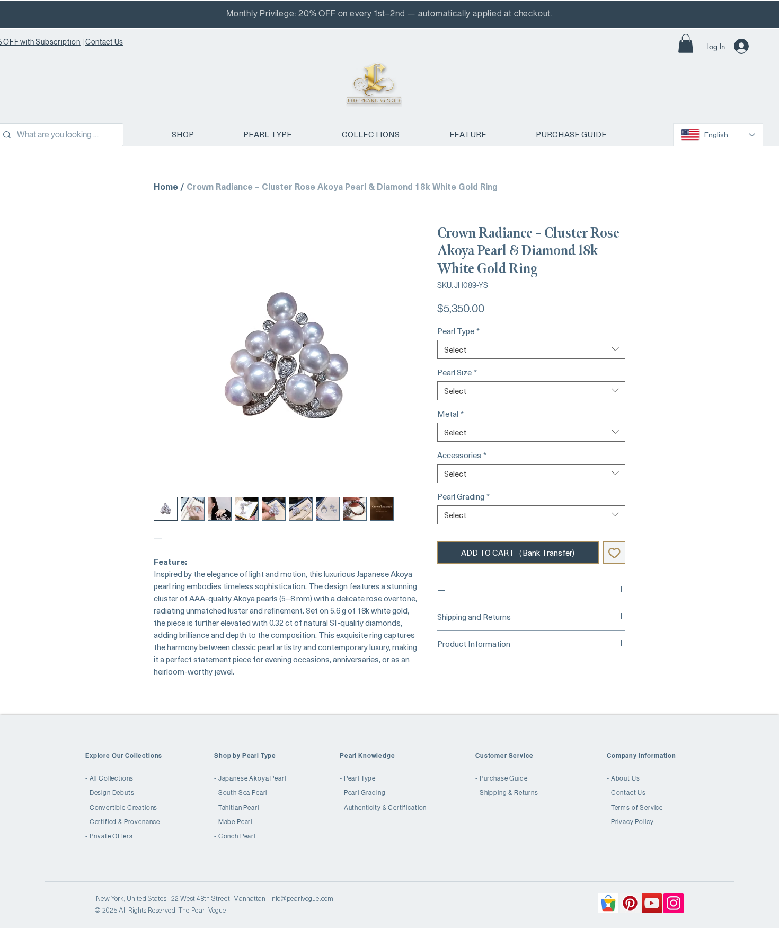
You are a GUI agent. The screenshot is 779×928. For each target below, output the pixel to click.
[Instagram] (673, 903)
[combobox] (531, 349)
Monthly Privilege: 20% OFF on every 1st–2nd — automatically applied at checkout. (389, 13)
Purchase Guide (504, 778)
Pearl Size (457, 372)
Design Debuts (112, 792)
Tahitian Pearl (238, 807)
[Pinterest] (630, 903)
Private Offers (111, 836)
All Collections (112, 778)
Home (166, 186)
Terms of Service (637, 807)
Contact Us (104, 42)
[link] (686, 43)
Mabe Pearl (235, 822)
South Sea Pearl (243, 792)
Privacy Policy (632, 822)
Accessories (461, 455)
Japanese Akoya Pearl (252, 778)
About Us (625, 778)
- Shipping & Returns (506, 792)
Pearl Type (458, 331)
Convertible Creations (124, 807)
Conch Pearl (236, 836)
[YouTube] (652, 903)
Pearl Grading (463, 496)
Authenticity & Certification (385, 807)
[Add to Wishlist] (614, 552)
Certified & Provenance (125, 822)
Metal (450, 413)
